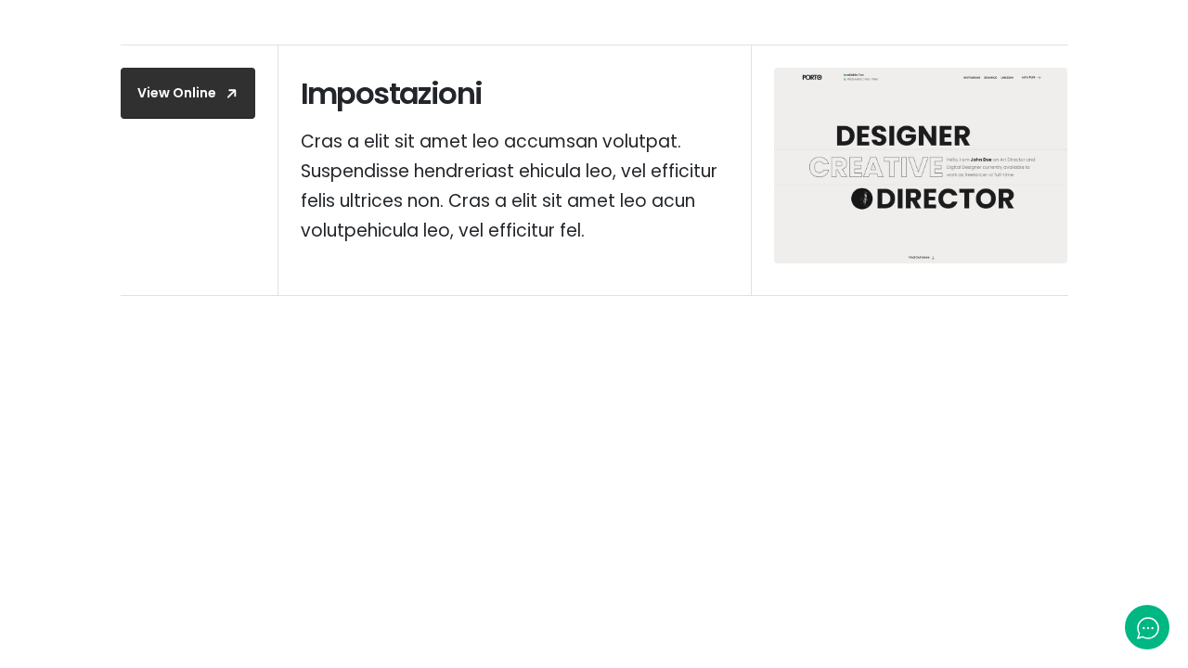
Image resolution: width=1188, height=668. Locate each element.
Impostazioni (392, 93)
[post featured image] (920, 165)
